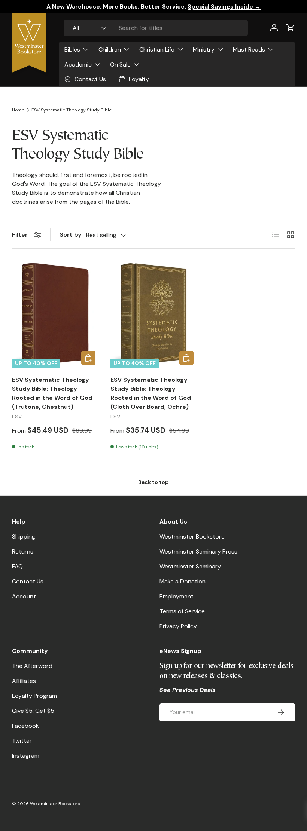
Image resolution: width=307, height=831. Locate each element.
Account (24, 596)
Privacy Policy (178, 626)
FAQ (17, 566)
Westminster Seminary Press (198, 551)
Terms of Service (182, 611)
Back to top (153, 482)
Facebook (25, 726)
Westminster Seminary (190, 566)
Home (18, 110)
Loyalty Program (34, 696)
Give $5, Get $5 (33, 711)
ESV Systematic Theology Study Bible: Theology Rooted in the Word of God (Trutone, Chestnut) (52, 393)
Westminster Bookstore (192, 536)
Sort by (71, 235)
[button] (290, 27)
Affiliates (24, 681)
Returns (22, 551)
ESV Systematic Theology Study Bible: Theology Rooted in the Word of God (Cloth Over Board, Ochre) (150, 393)
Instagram (25, 756)
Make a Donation (182, 581)
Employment (176, 596)
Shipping (23, 536)
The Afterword (32, 666)
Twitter (22, 741)
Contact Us (27, 581)
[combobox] (156, 28)
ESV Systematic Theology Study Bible (71, 110)
